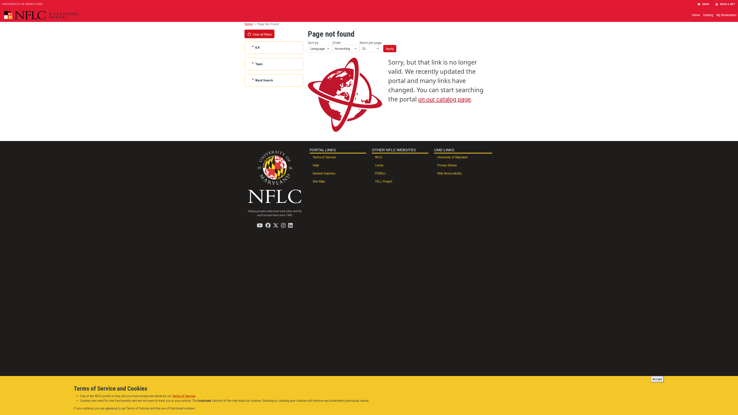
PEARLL (380, 173)
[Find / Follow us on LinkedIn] (290, 225)
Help (316, 165)
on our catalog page (444, 99)
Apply (390, 48)
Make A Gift (727, 4)
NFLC (378, 157)
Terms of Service (324, 157)
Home (696, 15)
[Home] (50, 15)
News (705, 4)
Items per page (371, 43)
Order (336, 43)
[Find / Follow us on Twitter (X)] (275, 225)
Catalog (708, 15)
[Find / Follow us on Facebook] (268, 225)
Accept (657, 379)
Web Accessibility (449, 173)
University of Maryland (22, 4)
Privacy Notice (447, 165)
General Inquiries (324, 173)
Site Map (319, 181)
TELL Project (383, 181)
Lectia (379, 165)
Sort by (313, 43)
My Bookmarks (726, 15)
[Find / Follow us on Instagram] (283, 225)
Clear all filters (259, 34)
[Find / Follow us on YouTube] (260, 225)
